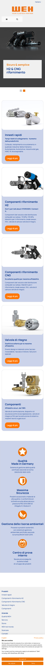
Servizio (5, 620)
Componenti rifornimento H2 (12, 598)
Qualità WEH (6, 616)
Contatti (5, 633)
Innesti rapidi (7, 595)
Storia (4, 623)
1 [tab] (21, 91)
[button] (38, 2)
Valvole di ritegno (8, 605)
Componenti (6, 608)
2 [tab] (24, 91)
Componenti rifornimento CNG (13, 601)
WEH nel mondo (8, 627)
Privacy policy (38, 638)
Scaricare (5, 630)
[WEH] (22, 10)
